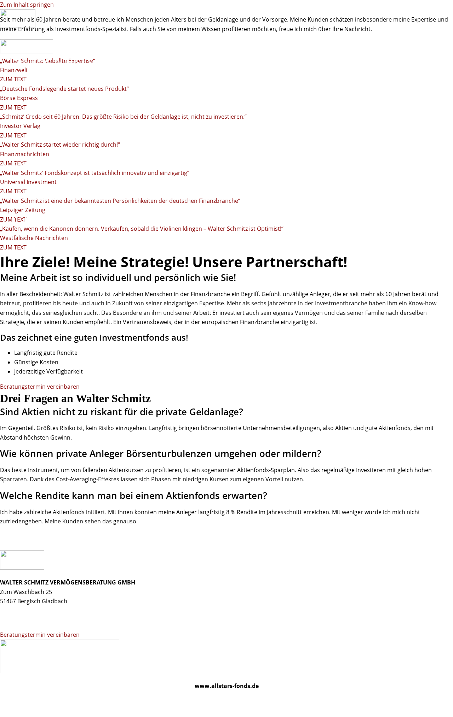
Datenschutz (59, 701)
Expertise (26, 215)
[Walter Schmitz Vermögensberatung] (17, 26)
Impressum (15, 701)
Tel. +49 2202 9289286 (28, 611)
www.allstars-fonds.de (227, 686)
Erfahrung (27, 113)
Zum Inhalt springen (27, 4)
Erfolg (22, 164)
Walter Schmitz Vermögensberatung (62, 62)
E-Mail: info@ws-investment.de (40, 620)
